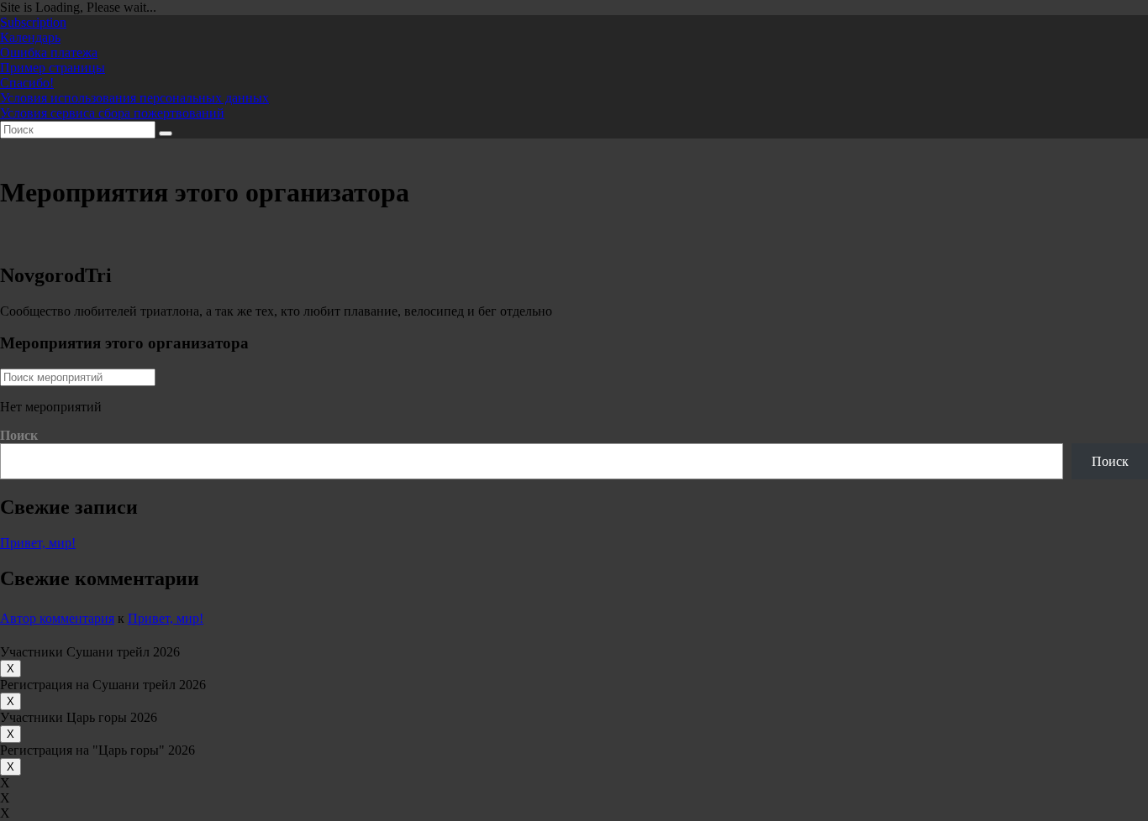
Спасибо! (27, 83)
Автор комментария (57, 618)
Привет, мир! (38, 543)
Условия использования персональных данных (134, 98)
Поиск (19, 435)
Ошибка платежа (48, 52)
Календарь (30, 37)
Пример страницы (52, 67)
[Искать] (165, 133)
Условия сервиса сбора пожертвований (112, 113)
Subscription (33, 22)
